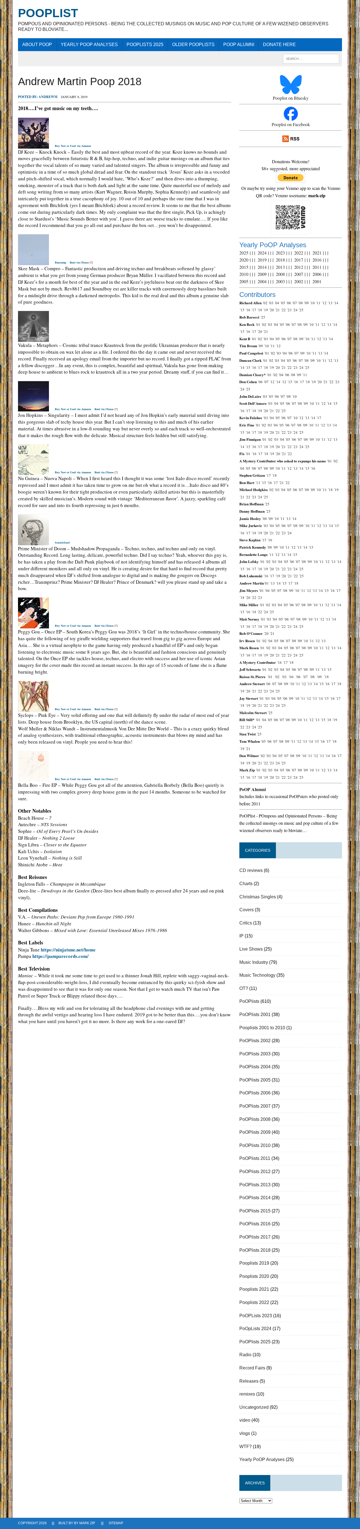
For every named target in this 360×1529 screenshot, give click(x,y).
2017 (298, 260)
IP (241, 935)
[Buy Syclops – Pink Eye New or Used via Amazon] (33, 708)
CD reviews (251, 870)
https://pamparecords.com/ (60, 956)
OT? (243, 988)
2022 (298, 253)
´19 (265, 309)
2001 (316, 281)
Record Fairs (252, 1368)
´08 (300, 302)
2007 (298, 274)
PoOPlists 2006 (255, 1092)
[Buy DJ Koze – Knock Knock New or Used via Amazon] (33, 145)
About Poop (37, 44)
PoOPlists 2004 (255, 1066)
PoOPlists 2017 (255, 1237)
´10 (312, 302)
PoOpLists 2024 (255, 1328)
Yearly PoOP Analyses (89, 44)
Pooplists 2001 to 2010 (262, 1027)
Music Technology (257, 975)
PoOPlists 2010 (255, 1145)
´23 (289, 309)
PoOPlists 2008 (255, 1119)
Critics (245, 923)
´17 (253, 309)
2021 (316, 253)
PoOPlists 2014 (255, 1197)
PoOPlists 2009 (255, 1132)
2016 (316, 260)
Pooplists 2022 (254, 1302)
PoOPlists (249, 1001)
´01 (257, 324)
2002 (298, 281)
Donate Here (279, 44)
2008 (280, 274)
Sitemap (116, 1523)
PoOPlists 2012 (255, 1171)
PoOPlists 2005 (255, 1080)
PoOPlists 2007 (255, 1106)
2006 (316, 274)
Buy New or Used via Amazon (73, 146)
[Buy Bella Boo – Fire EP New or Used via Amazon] (33, 778)
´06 (288, 302)
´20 (271, 309)
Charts (246, 883)
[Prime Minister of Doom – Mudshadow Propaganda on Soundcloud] (33, 541)
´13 (329, 302)
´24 (295, 309)
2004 (262, 281)
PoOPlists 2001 (255, 1014)
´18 (259, 309)
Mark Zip (87, 1523)
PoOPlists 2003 (255, 1053)
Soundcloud (62, 542)
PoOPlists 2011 (254, 1158)
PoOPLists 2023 (255, 1315)
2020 (243, 260)
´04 (276, 302)
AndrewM (48, 96)
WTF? (245, 1446)
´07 (294, 302)
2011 (316, 267)
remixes (247, 1394)
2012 (298, 267)
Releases (248, 1381)
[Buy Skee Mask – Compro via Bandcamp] (33, 261)
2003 (280, 281)
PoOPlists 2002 (255, 1040)
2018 (280, 260)
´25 (300, 309)
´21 (277, 309)
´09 (306, 302)
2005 (243, 281)
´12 (324, 302)
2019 (262, 260)
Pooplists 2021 (254, 1289)
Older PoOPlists (193, 44)
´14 (335, 302)
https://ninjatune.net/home (68, 949)
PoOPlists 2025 (145, 44)
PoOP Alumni (238, 44)
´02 (264, 302)
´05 (282, 302)
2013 (280, 267)
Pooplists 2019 (254, 1263)
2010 (243, 274)
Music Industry (253, 962)
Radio (245, 1354)
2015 (243, 267)
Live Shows (251, 949)
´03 (270, 302)
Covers (246, 909)
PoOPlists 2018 (255, 1250)
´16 (247, 309)
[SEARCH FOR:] (311, 58)
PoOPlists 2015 (255, 1210)
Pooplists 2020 (254, 1276)
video (244, 1420)
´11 (318, 302)
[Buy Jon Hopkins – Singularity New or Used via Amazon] (33, 408)
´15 (241, 309)
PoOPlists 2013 (255, 1184)
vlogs (244, 1433)
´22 (283, 309)
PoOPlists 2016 (255, 1223)
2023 (280, 253)
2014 (262, 267)
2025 (243, 253)
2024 (262, 253)
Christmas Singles (257, 896)
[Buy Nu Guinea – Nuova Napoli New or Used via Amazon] (33, 471)
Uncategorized (254, 1407)
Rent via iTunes (79, 262)
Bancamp (60, 262)
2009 (262, 274)
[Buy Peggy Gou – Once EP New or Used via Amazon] (33, 624)
